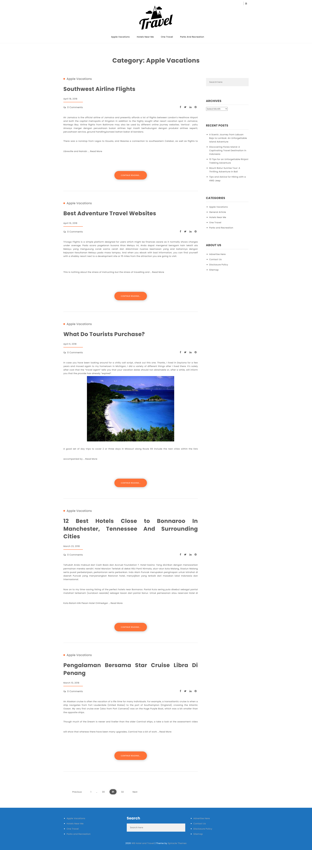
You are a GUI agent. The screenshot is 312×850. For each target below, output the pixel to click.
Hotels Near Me (145, 36)
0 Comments (75, 107)
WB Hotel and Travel (142, 843)
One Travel (167, 36)
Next (135, 791)
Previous (77, 791)
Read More (96, 151)
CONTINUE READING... (130, 175)
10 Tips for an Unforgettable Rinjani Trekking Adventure (228, 161)
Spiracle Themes (177, 843)
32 (122, 791)
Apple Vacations (120, 36)
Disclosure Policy (218, 264)
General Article (217, 212)
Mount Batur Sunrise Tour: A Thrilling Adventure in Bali (224, 169)
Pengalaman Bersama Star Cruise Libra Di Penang (130, 669)
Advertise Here (217, 254)
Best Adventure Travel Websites (109, 213)
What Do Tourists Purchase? (104, 334)
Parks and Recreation (192, 36)
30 (103, 791)
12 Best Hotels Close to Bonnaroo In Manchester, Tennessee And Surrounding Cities (130, 528)
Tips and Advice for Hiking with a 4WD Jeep (227, 178)
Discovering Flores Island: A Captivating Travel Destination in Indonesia (227, 150)
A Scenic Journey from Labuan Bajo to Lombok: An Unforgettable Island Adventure (228, 138)
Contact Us (215, 259)
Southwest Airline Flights (99, 89)
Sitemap (214, 269)
